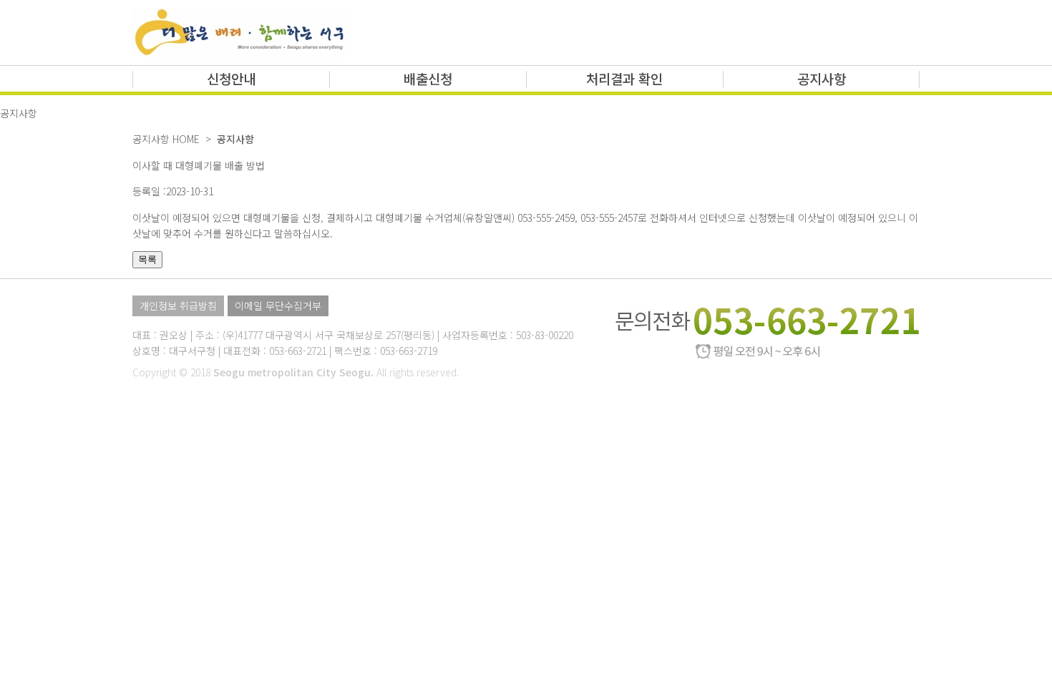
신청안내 (231, 78)
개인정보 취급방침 (178, 305)
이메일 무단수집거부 (278, 305)
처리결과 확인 (624, 78)
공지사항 (821, 78)
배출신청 (428, 78)
